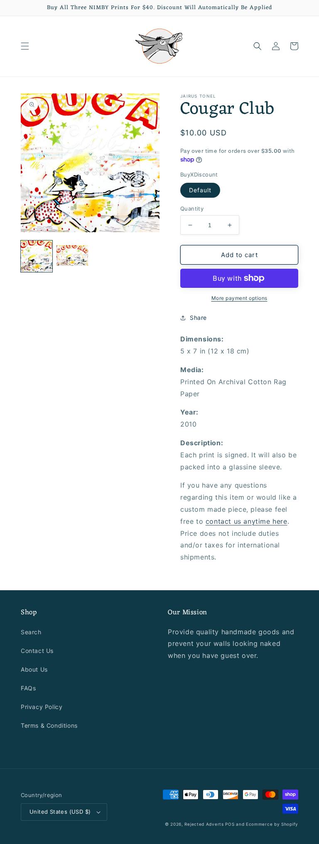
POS (229, 824)
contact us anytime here (246, 521)
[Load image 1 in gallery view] (36, 256)
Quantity (192, 208)
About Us (34, 669)
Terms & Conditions (49, 725)
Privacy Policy (41, 706)
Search (31, 631)
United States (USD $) (60, 811)
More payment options (239, 298)
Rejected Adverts (203, 824)
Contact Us (37, 650)
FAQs (28, 688)
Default (200, 190)
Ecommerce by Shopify (272, 824)
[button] (25, 46)
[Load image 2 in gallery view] (72, 256)
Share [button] (198, 317)
